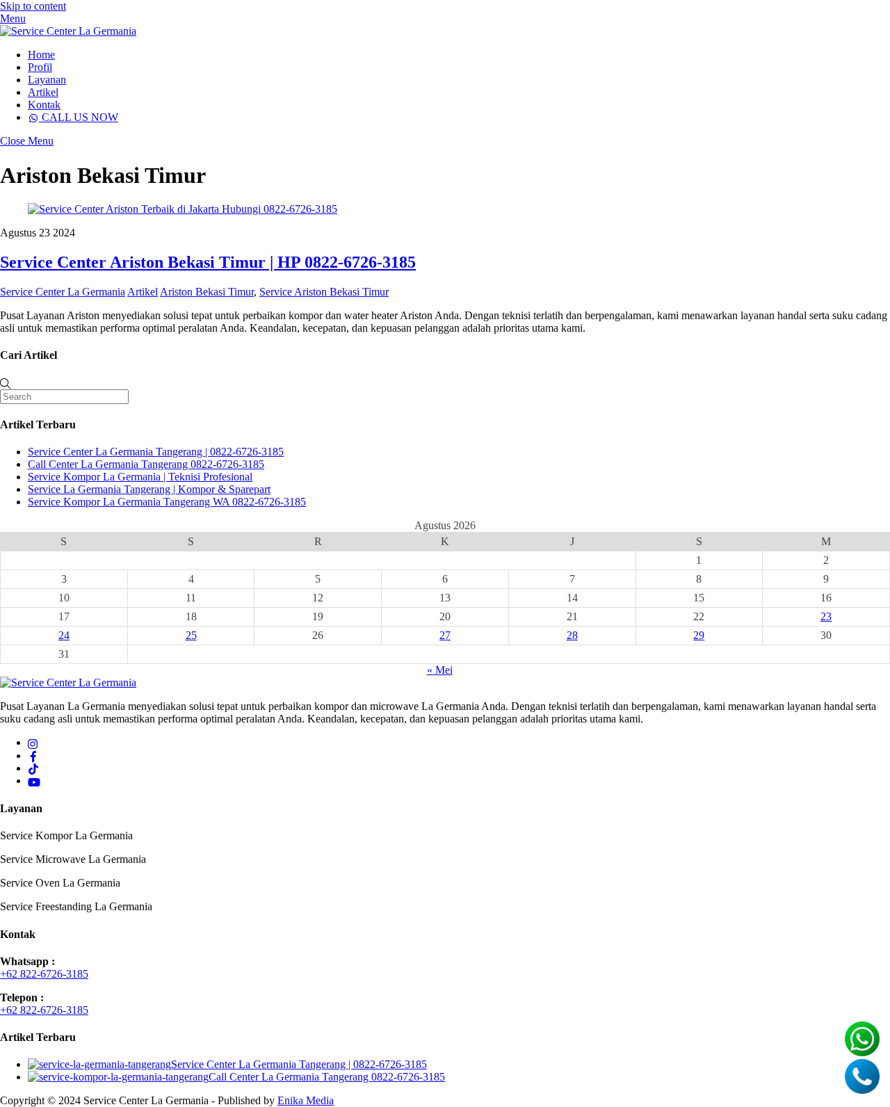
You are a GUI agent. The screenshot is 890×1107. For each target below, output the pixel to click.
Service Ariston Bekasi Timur (324, 292)
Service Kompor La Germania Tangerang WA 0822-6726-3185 (167, 502)
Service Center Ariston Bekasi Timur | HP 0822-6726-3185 (208, 262)
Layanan (47, 80)
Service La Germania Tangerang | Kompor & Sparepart (149, 489)
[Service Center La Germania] (68, 31)
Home (41, 54)
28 (572, 635)
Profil (40, 67)
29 (698, 635)
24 (64, 635)
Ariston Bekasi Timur (207, 292)
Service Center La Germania (62, 292)
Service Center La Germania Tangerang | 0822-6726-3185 (156, 452)
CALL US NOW (78, 117)
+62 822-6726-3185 (44, 974)
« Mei (440, 670)
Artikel (43, 92)
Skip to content (33, 6)
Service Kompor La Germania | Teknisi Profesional (140, 477)
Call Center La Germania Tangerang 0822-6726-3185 (146, 464)
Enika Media (305, 1100)
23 (826, 616)
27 (445, 635)
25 (191, 635)
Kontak (44, 105)
